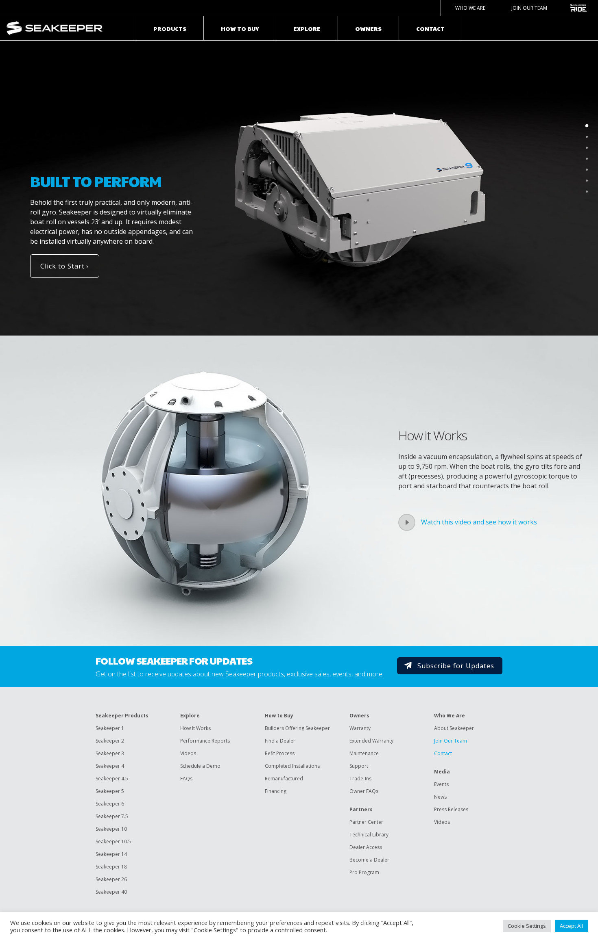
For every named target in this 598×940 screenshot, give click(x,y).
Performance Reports (205, 740)
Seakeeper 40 (111, 891)
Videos (188, 753)
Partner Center (366, 822)
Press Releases (451, 809)
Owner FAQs (363, 791)
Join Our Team (529, 7)
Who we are (470, 7)
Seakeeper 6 (110, 803)
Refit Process (280, 753)
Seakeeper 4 (110, 765)
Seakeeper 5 (110, 791)
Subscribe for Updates (455, 665)
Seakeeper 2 (110, 740)
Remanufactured (284, 778)
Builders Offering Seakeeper (297, 728)
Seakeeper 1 (110, 728)
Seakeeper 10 (111, 828)
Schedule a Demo (200, 765)
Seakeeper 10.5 (113, 841)
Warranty (360, 728)
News (440, 796)
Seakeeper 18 (111, 866)
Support (358, 765)
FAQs (186, 778)
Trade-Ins (360, 778)
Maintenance (364, 753)
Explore (307, 28)
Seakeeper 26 (111, 879)
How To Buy (240, 28)
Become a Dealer (369, 859)
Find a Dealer (280, 740)
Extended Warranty (371, 740)
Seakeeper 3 (110, 753)
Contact (430, 28)
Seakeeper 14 (111, 854)
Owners (368, 28)
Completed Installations (292, 765)
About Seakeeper (454, 728)
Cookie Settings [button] (527, 925)
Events (441, 784)
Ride (578, 7)
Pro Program (364, 872)
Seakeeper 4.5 (112, 778)
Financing (275, 791)
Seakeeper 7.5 (112, 816)
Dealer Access (365, 847)
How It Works (195, 728)
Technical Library (368, 834)
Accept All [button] (571, 925)
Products (169, 28)
